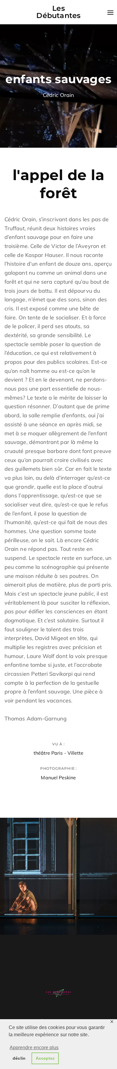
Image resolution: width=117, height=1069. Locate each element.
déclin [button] (19, 1058)
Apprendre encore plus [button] (34, 1047)
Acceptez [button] (45, 1058)
